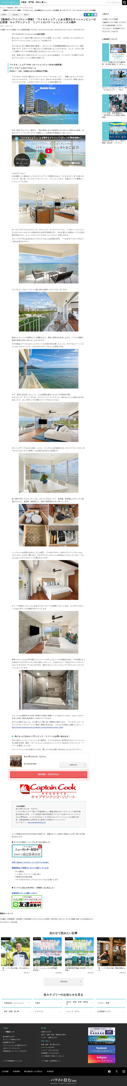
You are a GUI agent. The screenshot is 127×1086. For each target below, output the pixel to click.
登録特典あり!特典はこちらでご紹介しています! (30, 868)
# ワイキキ (122, 22)
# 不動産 (2, 29)
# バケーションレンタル (46, 29)
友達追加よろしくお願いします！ (25, 893)
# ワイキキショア (79, 29)
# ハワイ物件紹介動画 (23, 29)
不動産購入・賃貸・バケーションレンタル (20, 7)
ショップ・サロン (73, 1011)
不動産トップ (9, 1032)
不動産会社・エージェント (14, 1003)
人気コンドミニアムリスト (12, 1048)
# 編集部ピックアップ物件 (110, 22)
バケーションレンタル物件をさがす (14, 1045)
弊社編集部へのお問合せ (33, 1071)
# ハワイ (119, 25)
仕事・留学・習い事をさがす (50, 1044)
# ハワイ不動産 (11, 29)
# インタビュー (4, 922)
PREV (4, 14)
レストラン (39, 1011)
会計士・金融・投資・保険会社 (77, 1003)
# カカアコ (115, 31)
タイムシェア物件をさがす (12, 1039)
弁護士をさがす (46, 1032)
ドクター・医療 (103, 1003)
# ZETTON (54, 919)
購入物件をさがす (9, 1036)
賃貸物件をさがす (9, 1042)
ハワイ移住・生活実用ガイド (50, 1061)
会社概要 (5, 1071)
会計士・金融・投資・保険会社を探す (53, 1034)
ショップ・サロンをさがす (50, 1050)
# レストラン (106, 31)
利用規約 (50, 1071)
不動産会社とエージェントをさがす (14, 1051)
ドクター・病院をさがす (49, 1037)
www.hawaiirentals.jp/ (37, 822)
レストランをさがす (47, 1047)
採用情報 (16, 1071)
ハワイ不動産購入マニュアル (12, 1061)
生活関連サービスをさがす (50, 1053)
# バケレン (34, 29)
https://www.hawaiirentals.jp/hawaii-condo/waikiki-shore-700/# (37, 727)
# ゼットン (62, 919)
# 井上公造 (14, 922)
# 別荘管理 (19, 919)
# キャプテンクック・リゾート (64, 29)
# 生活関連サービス (118, 28)
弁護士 (37, 1003)
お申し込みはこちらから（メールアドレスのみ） (31, 862)
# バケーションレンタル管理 (41, 919)
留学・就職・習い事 (11, 1011)
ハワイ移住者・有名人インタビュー (53, 1056)
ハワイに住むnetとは (113, 2)
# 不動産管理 (10, 919)
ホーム (2, 7)
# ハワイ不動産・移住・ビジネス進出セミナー (79, 919)
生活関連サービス (104, 1011)
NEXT (26, 14)
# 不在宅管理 (27, 919)
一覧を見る (15, 14)
